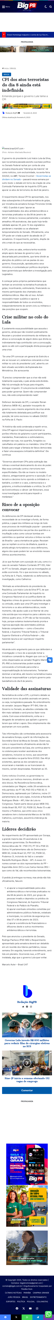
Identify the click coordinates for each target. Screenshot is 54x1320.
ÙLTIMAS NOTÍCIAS (13, 1293)
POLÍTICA (21, 1301)
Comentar (27, 1090)
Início (6, 68)
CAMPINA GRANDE (41, 1293)
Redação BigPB (12, 113)
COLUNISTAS (42, 1301)
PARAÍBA (27, 1293)
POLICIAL (31, 1301)
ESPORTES (10, 1301)
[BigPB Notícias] (27, 6)
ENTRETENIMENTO (38, 1297)
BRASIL (13, 68)
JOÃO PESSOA (14, 1297)
